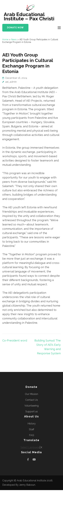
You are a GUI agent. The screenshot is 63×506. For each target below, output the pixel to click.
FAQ (31, 435)
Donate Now (15, 27)
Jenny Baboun (27, 484)
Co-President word (14, 340)
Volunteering (31, 405)
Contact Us (31, 399)
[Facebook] (28, 459)
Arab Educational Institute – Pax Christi (29, 16)
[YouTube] (34, 459)
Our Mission (31, 394)
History (32, 423)
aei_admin (11, 81)
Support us (31, 411)
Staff (31, 429)
